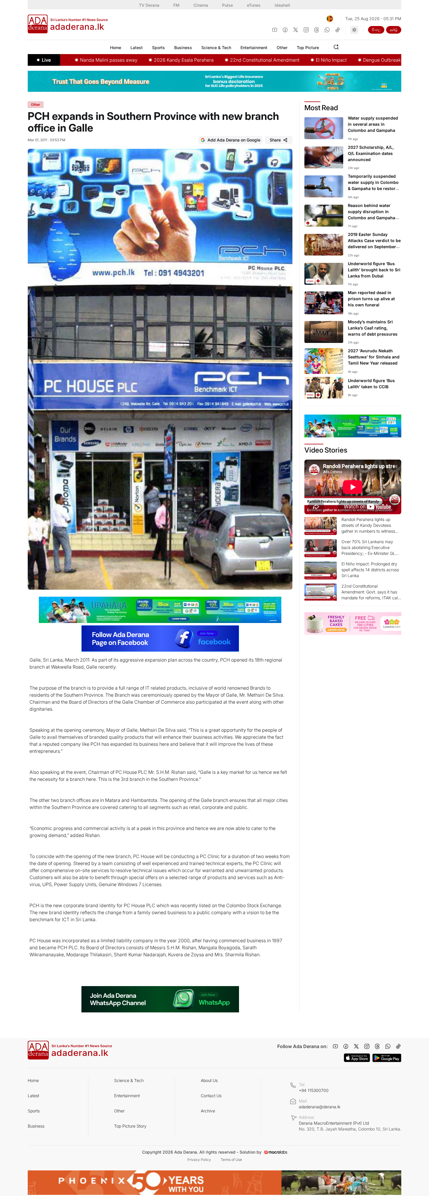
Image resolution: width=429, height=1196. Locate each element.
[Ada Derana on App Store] (357, 1057)
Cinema (200, 5)
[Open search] (337, 46)
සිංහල (376, 29)
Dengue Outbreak (333, 60)
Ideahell (282, 5)
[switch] (354, 30)
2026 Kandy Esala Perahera (135, 60)
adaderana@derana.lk (319, 1106)
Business (36, 1125)
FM (176, 5)
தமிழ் (393, 29)
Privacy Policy (199, 1159)
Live (46, 60)
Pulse (227, 5)
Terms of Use (231, 1159)
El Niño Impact (282, 60)
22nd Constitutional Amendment (216, 60)
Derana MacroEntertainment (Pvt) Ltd (350, 1126)
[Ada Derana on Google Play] (386, 1058)
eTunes (254, 5)
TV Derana (149, 5)
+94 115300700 (314, 1090)
